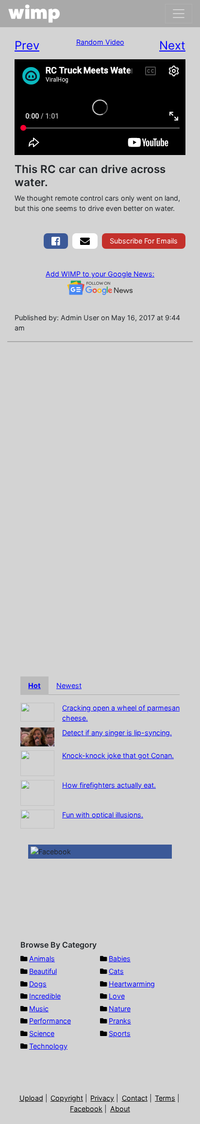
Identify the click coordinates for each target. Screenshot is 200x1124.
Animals (42, 958)
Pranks (120, 1021)
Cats (116, 971)
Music (39, 1008)
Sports (120, 1033)
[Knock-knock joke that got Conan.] (37, 762)
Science (41, 1033)
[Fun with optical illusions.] (37, 818)
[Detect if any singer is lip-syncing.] (37, 736)
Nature (120, 1008)
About (120, 1109)
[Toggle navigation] (178, 13)
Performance (50, 1021)
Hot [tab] (34, 685)
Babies (120, 958)
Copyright (66, 1098)
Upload (31, 1098)
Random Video (100, 42)
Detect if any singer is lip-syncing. (117, 732)
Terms (165, 1098)
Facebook (86, 1109)
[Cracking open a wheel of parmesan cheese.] (37, 711)
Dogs (38, 984)
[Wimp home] (34, 13)
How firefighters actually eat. (109, 785)
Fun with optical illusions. (102, 815)
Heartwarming (132, 984)
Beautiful (43, 971)
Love (117, 996)
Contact (135, 1098)
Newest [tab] (69, 685)
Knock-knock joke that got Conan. (118, 755)
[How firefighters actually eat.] (37, 792)
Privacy (102, 1098)
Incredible (45, 996)
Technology (48, 1046)
